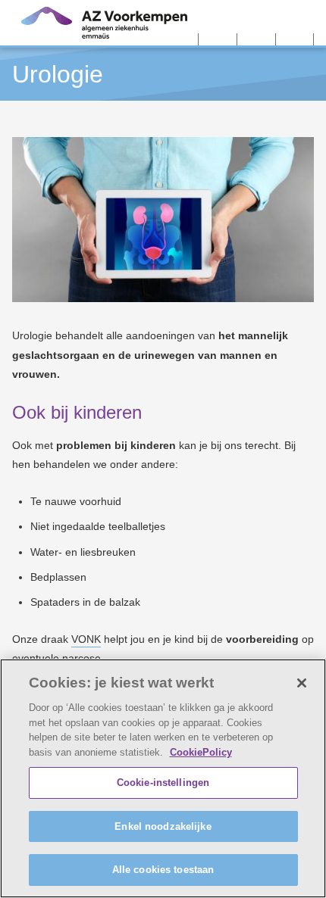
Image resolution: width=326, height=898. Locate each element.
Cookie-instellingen (163, 782)
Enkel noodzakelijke (162, 826)
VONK (86, 639)
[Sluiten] (301, 683)
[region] (163, 778)
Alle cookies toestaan (163, 869)
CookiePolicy (201, 752)
